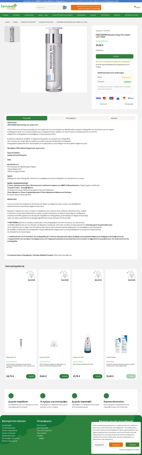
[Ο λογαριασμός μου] (127, 7)
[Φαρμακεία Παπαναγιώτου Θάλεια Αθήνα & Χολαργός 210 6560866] (73, 7)
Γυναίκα (15, 22)
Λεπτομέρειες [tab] (71, 118)
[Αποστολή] (97, 104)
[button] (137, 7)
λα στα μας (55, 1)
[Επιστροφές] (122, 104)
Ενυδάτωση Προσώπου (46, 22)
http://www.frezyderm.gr (63, 255)
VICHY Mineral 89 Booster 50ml (83, 364)
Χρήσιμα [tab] (114, 118)
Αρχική (7, 22)
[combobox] (48, 7)
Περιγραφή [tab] (27, 118)
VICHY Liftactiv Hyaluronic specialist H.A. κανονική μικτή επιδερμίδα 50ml (53, 365)
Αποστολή (103, 104)
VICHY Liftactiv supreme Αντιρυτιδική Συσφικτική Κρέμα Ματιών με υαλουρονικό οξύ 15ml (20, 365)
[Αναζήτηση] (65, 7)
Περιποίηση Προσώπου (28, 22)
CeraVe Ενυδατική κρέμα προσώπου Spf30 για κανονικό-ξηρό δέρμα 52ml (120, 365)
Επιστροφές (129, 104)
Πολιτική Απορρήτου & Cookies (129, 450)
